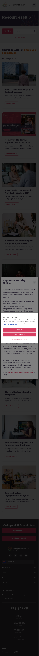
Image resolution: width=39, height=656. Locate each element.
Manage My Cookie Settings (19, 339)
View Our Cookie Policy (10, 324)
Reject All (19, 329)
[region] (19, 328)
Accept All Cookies (19, 334)
